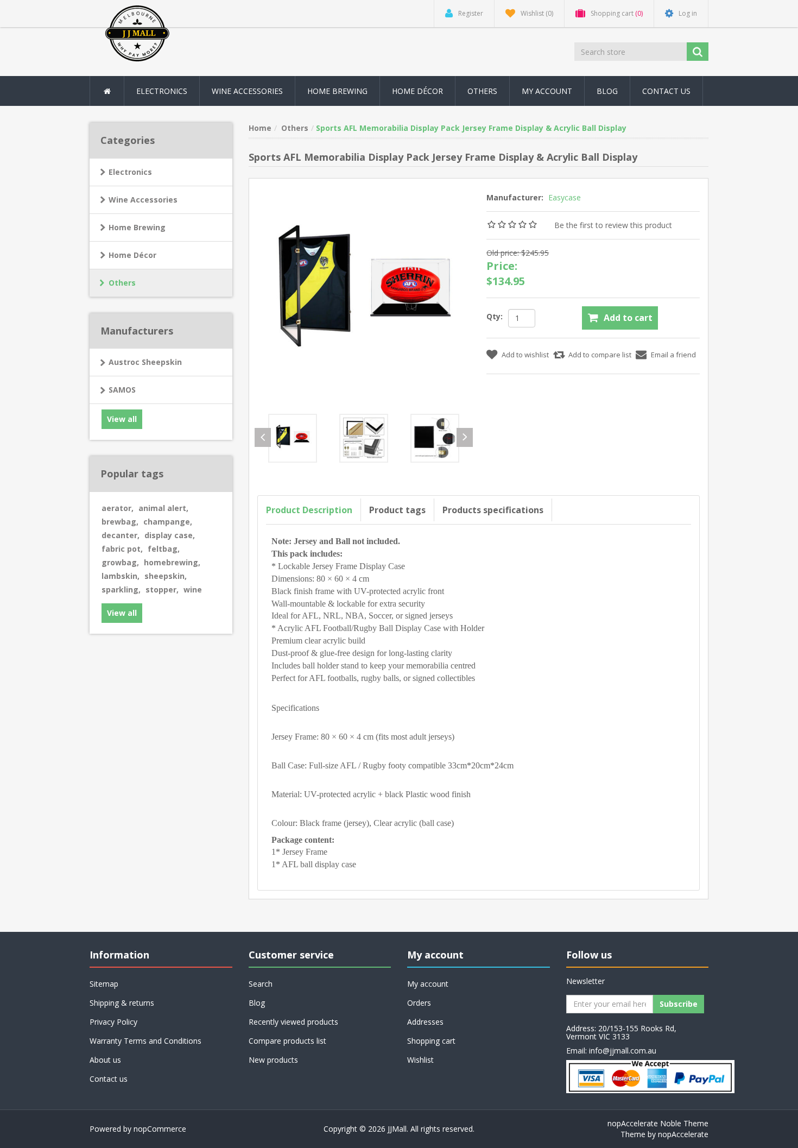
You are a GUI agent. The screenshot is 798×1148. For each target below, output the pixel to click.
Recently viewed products (293, 1022)
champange (167, 521)
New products (273, 1060)
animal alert (163, 508)
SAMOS (122, 389)
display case (169, 535)
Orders (419, 1003)
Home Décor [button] (417, 91)
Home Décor (132, 255)
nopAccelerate (683, 1134)
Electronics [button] (161, 91)
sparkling (121, 589)
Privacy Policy (113, 1022)
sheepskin (165, 576)
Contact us (666, 91)
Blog (607, 91)
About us (105, 1060)
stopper (162, 589)
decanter (121, 535)
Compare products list (287, 1041)
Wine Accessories (247, 91)
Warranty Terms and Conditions (145, 1041)
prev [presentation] (263, 437)
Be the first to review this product (613, 225)
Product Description (309, 510)
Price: (501, 265)
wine (192, 589)
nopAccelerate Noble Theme (657, 1123)
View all (122, 419)
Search (261, 984)
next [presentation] (465, 437)
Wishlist (420, 1060)
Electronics (130, 172)
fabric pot (122, 549)
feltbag (164, 549)
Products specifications (492, 510)
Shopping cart (431, 1041)
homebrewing (172, 562)
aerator (118, 508)
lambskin (121, 576)
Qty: (494, 316)
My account (547, 91)
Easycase (564, 197)
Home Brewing (337, 91)
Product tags (397, 510)
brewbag (120, 521)
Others (482, 91)
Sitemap (104, 984)
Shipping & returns (122, 1003)
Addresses (425, 1022)
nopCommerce (160, 1129)
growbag (120, 562)
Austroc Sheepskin (145, 362)
